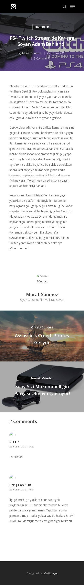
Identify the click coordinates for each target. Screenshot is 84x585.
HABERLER (42, 27)
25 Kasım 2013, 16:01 (21, 489)
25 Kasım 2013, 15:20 (21, 446)
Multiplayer (50, 573)
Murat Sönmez (32, 53)
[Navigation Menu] (72, 6)
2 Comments (42, 58)
